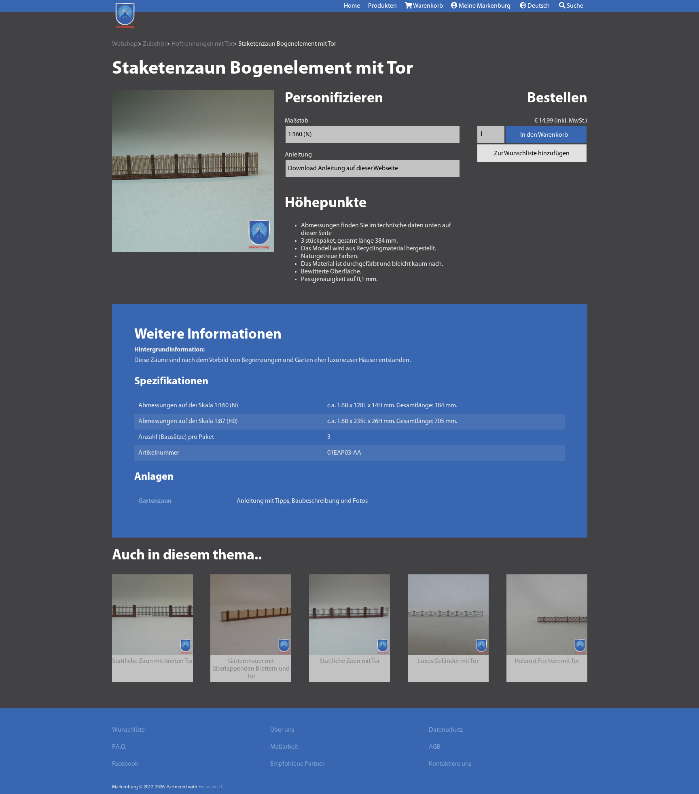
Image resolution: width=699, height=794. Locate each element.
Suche (574, 6)
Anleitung (298, 155)
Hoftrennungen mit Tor (202, 44)
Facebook (125, 764)
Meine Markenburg (484, 6)
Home (352, 6)
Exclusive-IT (210, 787)
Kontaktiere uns (450, 764)
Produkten (382, 6)
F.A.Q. (119, 747)
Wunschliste (128, 730)
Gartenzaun (155, 501)
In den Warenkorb (544, 135)
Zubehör (154, 44)
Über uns (282, 730)
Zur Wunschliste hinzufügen (532, 153)
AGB (435, 747)
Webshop (125, 44)
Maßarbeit (284, 747)
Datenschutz (446, 730)
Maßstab (296, 121)
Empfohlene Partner (297, 764)
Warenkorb (427, 6)
